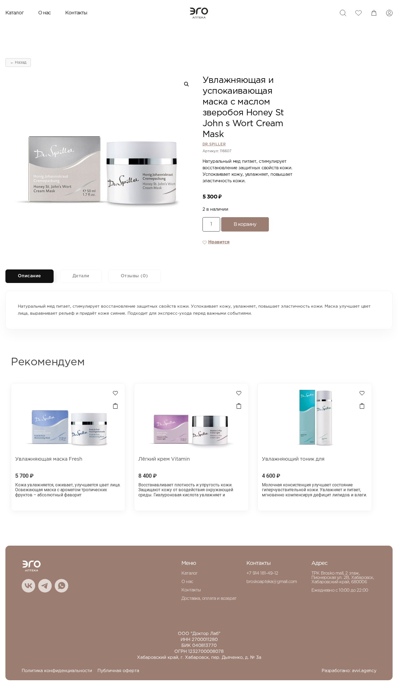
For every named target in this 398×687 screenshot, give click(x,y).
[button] (186, 84)
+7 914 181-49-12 (262, 573)
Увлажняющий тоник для (293, 459)
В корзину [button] (115, 406)
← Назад (18, 62)
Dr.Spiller (214, 144)
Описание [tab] (29, 276)
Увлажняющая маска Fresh (48, 459)
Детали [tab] (81, 276)
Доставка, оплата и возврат (208, 599)
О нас (44, 13)
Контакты (76, 13)
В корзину (245, 224)
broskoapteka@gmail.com (271, 582)
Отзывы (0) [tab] (134, 276)
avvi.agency (364, 671)
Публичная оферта (118, 671)
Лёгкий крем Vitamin (164, 459)
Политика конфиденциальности (57, 671)
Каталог (14, 13)
